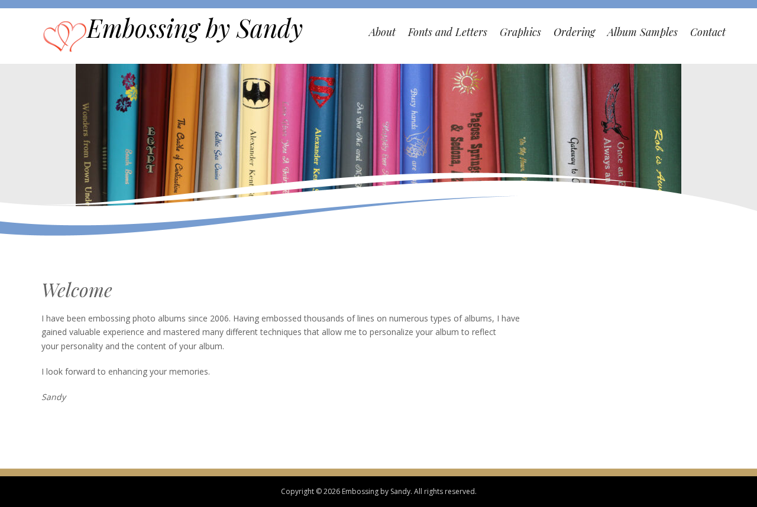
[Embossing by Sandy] (65, 35)
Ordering (574, 32)
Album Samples (642, 32)
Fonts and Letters (447, 32)
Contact (708, 32)
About (382, 32)
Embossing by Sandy (195, 27)
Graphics (520, 32)
